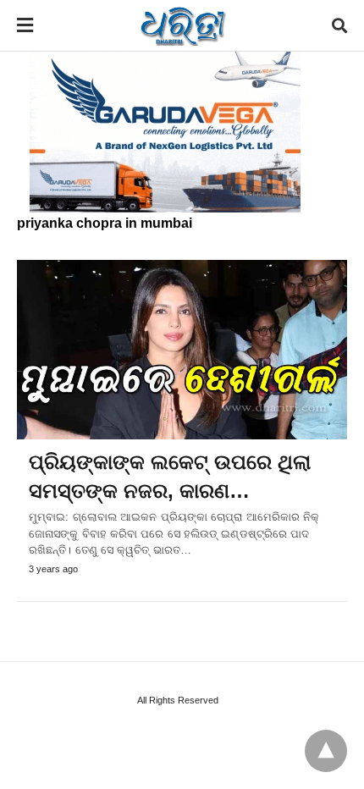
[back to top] (326, 751)
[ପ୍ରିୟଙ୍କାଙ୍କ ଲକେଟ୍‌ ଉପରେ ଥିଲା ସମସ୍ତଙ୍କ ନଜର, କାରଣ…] (182, 349)
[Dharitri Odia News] (182, 25)
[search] (339, 26)
